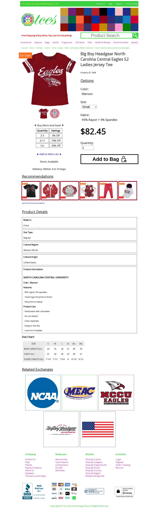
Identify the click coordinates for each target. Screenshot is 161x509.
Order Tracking (123, 465)
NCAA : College (57, 48)
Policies (28, 465)
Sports (47, 48)
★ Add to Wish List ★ (49, 154)
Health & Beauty (102, 42)
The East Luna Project (35, 476)
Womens (39, 48)
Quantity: (87, 143)
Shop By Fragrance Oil (96, 465)
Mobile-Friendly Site (95, 476)
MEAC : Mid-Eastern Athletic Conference (79, 48)
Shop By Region (93, 473)
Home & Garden (120, 42)
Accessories (26, 42)
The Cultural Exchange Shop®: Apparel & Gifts (40, 4)
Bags (47, 42)
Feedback (29, 473)
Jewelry (134, 42)
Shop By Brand (93, 467)
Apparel (38, 42)
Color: (84, 89)
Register (119, 4)
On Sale (59, 467)
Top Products (61, 462)
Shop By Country (94, 470)
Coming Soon (61, 465)
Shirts (32, 48)
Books (56, 42)
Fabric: (85, 115)
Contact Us (100, 4)
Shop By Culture (93, 459)
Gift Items (80, 42)
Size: (83, 102)
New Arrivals (61, 459)
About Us (29, 470)
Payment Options (33, 467)
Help (27, 462)
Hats (90, 42)
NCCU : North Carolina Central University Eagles (112, 48)
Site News (60, 470)
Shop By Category (94, 462)
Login (110, 4)
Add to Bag (105, 159)
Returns (119, 467)
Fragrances (67, 42)
